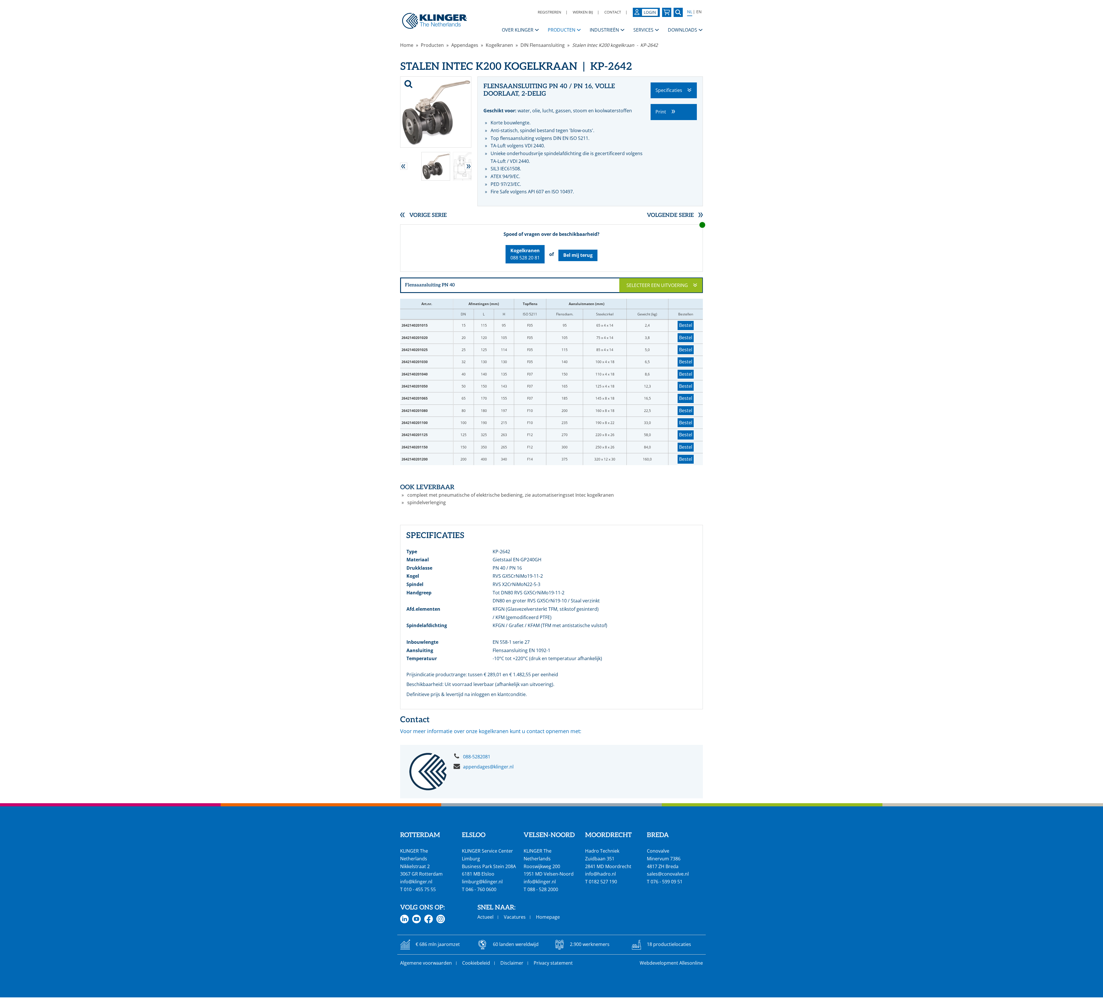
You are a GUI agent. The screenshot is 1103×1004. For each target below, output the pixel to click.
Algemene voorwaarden (426, 963)
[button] (403, 166)
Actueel (485, 917)
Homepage (548, 917)
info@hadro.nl (600, 874)
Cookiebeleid (476, 963)
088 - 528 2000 (542, 889)
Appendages (464, 45)
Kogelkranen (499, 45)
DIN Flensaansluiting (542, 45)
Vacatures (515, 917)
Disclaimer (511, 963)
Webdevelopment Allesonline (671, 963)
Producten (432, 45)
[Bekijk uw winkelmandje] (666, 12)
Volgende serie (670, 215)
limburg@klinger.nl (482, 881)
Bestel (685, 325)
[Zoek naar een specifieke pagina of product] (678, 12)
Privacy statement (553, 963)
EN (699, 11)
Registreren (549, 12)
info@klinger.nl (416, 881)
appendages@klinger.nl (488, 767)
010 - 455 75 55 (420, 889)
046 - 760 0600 (481, 889)
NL (689, 11)
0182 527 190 (603, 881)
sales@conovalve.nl (668, 874)
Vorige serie (428, 215)
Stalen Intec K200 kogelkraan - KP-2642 (615, 45)
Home (406, 45)
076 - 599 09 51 (666, 881)
